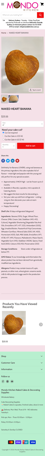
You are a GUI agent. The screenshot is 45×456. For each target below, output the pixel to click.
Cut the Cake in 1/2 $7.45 (14, 140)
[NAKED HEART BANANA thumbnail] (4, 99)
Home (3, 33)
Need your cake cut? (12, 129)
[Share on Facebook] (3, 161)
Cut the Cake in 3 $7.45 (14, 136)
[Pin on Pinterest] (17, 161)
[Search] (40, 15)
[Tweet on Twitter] (8, 161)
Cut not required (11, 133)
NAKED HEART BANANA (9, 338)
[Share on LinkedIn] (12, 161)
